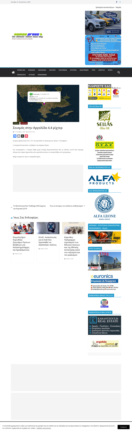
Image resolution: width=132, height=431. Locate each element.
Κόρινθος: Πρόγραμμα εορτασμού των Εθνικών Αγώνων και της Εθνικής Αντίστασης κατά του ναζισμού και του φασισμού (72, 246)
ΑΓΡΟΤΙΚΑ (73, 70)
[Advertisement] (48, 178)
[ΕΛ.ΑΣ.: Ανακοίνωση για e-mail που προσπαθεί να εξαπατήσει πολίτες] (48, 223)
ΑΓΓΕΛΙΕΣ (32, 75)
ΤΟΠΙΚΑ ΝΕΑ (21, 70)
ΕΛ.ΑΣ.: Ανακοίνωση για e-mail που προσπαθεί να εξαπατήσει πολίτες (48, 241)
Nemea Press (31, 132)
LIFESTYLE (101, 70)
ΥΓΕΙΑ (93, 70)
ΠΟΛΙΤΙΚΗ (52, 70)
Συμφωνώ (123, 427)
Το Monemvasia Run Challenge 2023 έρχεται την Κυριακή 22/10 (29, 207)
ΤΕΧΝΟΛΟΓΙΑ (21, 75)
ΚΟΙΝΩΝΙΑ (31, 70)
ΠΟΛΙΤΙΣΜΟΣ (63, 70)
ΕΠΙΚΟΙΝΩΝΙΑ (42, 75)
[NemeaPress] (13, 72)
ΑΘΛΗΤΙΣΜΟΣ (84, 70)
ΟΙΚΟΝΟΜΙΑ (42, 70)
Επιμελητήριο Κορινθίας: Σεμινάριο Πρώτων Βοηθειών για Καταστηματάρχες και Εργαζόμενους (21, 243)
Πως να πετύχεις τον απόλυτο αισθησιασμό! (66, 206)
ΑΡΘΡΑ (110, 70)
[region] (66, 426)
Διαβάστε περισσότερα (44, 428)
